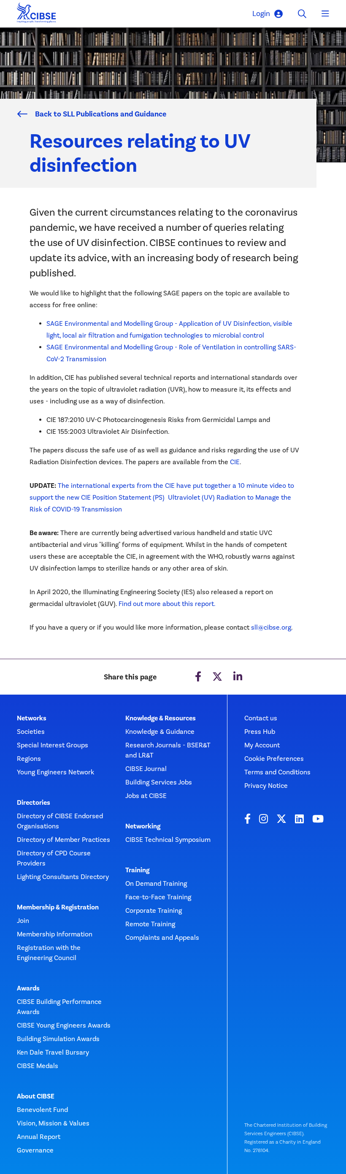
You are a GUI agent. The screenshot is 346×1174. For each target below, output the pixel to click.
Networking (142, 826)
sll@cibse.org (271, 627)
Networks (31, 718)
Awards (28, 988)
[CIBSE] (37, 15)
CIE (235, 462)
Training (137, 870)
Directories (33, 802)
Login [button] (261, 13)
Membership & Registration (58, 907)
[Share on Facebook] (198, 676)
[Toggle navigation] (325, 14)
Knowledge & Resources (160, 718)
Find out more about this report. (167, 604)
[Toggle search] (302, 14)
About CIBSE (35, 1096)
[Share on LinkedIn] (237, 676)
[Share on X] (217, 676)
